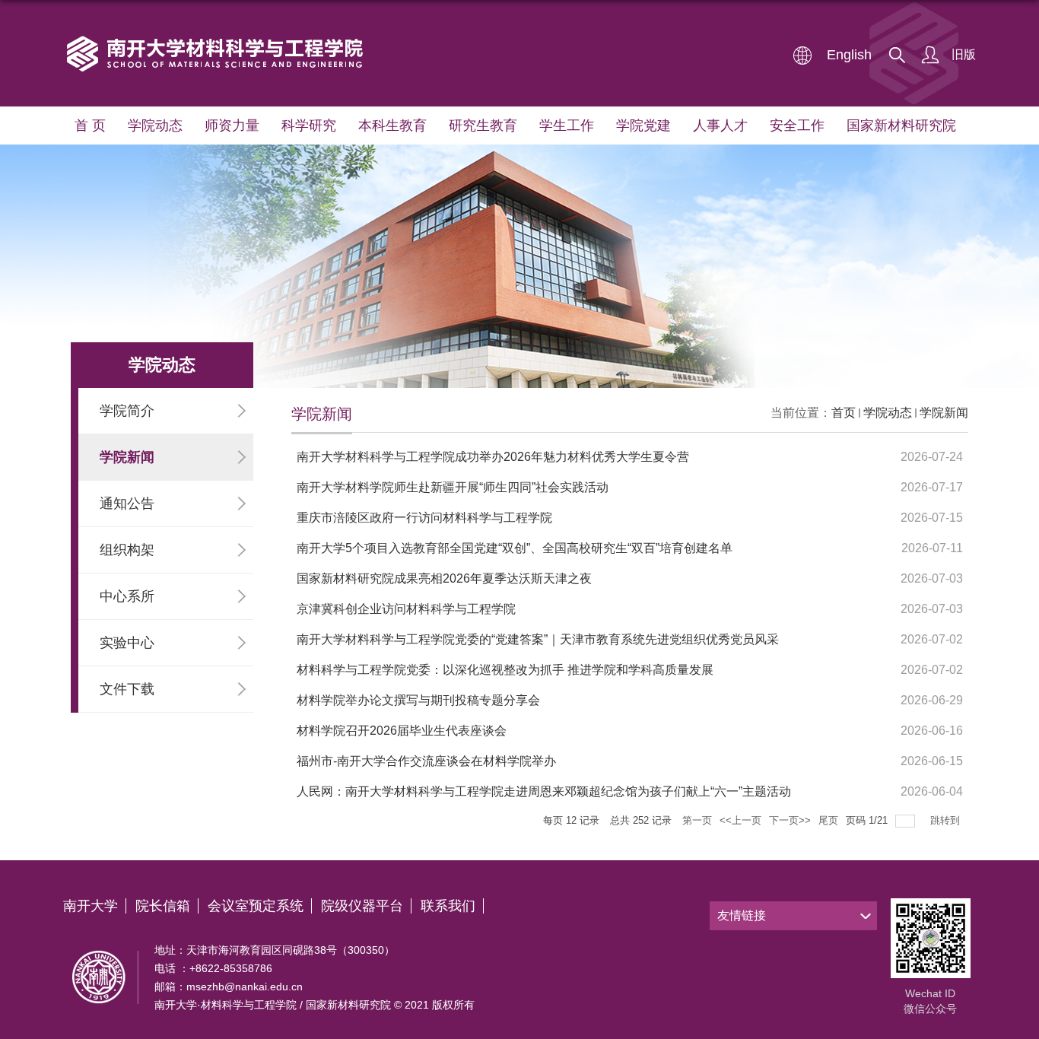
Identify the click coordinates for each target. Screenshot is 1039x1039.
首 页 (90, 125)
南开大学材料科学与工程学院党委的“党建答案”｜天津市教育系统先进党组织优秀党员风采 (538, 639)
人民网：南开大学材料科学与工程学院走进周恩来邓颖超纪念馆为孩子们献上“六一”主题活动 (544, 791)
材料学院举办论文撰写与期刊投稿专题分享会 (418, 700)
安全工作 (797, 125)
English (849, 54)
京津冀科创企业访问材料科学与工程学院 (406, 608)
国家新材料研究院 (901, 125)
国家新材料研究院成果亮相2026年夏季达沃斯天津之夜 (444, 578)
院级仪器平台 (362, 905)
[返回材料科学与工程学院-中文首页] (216, 37)
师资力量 (232, 125)
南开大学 (90, 905)
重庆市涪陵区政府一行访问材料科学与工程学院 (424, 517)
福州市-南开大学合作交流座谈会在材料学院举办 (426, 761)
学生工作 (566, 125)
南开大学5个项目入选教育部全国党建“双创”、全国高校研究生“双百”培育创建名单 (514, 548)
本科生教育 (392, 125)
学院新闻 (944, 412)
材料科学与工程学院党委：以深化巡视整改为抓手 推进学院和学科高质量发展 (505, 669)
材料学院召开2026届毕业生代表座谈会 (402, 730)
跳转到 (946, 820)
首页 (843, 412)
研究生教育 (483, 125)
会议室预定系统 (255, 905)
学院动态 (155, 125)
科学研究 (308, 125)
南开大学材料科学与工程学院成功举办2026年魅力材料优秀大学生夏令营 (493, 456)
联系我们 (448, 905)
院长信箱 (162, 905)
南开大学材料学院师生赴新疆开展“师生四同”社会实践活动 (452, 487)
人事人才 (720, 125)
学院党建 (643, 125)
